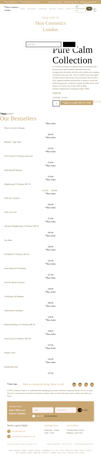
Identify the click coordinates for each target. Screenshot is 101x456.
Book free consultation (88, 2)
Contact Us (69, 9)
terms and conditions (50, 416)
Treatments (31, 9)
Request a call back (71, 2)
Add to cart (84, 103)
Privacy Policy (67, 444)
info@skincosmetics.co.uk (32, 2)
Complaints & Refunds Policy (84, 444)
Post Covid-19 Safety (55, 2)
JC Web (34, 444)
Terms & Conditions (53, 444)
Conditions (42, 9)
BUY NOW (97, 101)
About (22, 9)
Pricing (60, 9)
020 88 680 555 (13, 2)
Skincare (52, 9)
